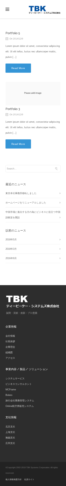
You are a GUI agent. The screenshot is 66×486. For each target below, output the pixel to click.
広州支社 (10, 443)
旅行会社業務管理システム (20, 400)
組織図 (9, 352)
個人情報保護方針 (14, 479)
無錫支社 (10, 437)
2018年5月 (11, 239)
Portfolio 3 (13, 109)
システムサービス (15, 378)
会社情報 (10, 336)
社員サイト (29, 479)
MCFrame (11, 389)
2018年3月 (11, 248)
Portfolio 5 (13, 33)
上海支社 (10, 432)
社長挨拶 (10, 341)
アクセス (10, 358)
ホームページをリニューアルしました (26, 202)
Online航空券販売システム (20, 406)
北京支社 (10, 426)
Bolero (9, 395)
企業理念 (10, 347)
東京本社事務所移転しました (21, 193)
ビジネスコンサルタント (19, 384)
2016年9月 (11, 258)
